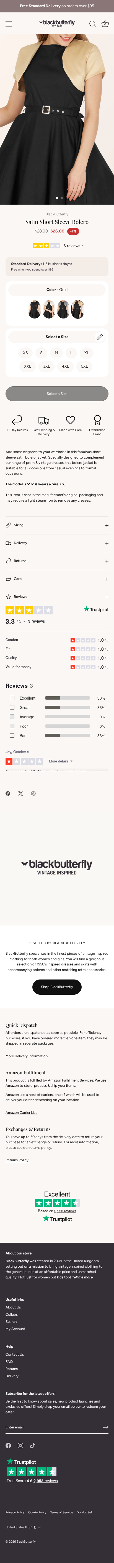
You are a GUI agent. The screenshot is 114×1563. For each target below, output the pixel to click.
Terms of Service (61, 1512)
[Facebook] (8, 1445)
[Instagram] (20, 1445)
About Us (13, 1307)
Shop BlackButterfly (57, 987)
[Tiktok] (32, 1445)
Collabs (12, 1314)
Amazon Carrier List (21, 1112)
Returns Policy (17, 1160)
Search (11, 1322)
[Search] (93, 25)
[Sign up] (105, 1427)
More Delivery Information (27, 1056)
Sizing (18, 525)
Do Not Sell (84, 1512)
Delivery (20, 543)
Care (17, 579)
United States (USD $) (21, 1527)
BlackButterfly (57, 214)
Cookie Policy (37, 1512)
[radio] (34, 309)
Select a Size (57, 336)
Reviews (20, 597)
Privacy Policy (15, 1512)
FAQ (9, 1361)
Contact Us (15, 1354)
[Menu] (9, 24)
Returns (19, 561)
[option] (57, 6)
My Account (15, 1329)
